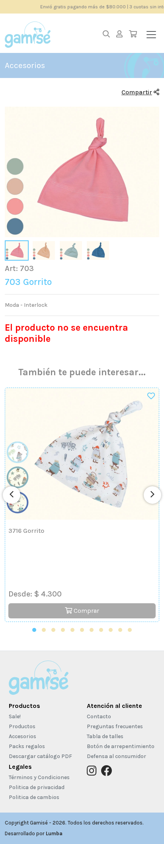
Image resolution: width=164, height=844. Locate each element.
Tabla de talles (105, 736)
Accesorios (22, 736)
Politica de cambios (34, 797)
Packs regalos (27, 746)
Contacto (99, 716)
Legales (20, 766)
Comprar (85, 610)
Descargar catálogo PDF (40, 756)
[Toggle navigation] (151, 35)
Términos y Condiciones (39, 777)
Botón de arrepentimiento (120, 746)
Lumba (54, 833)
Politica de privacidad (36, 787)
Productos (24, 706)
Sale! (15, 716)
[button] (34, 630)
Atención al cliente (114, 706)
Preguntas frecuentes (115, 726)
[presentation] (11, 495)
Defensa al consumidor (116, 756)
